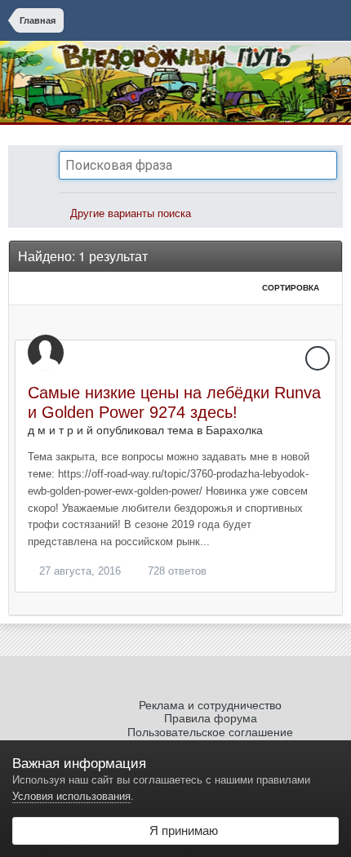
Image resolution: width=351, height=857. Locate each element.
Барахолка (234, 430)
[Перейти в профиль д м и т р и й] (46, 353)
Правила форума (210, 718)
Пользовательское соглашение (210, 732)
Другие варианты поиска (129, 213)
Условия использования (71, 796)
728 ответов (175, 571)
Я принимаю (180, 830)
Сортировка (292, 287)
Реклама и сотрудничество (210, 705)
